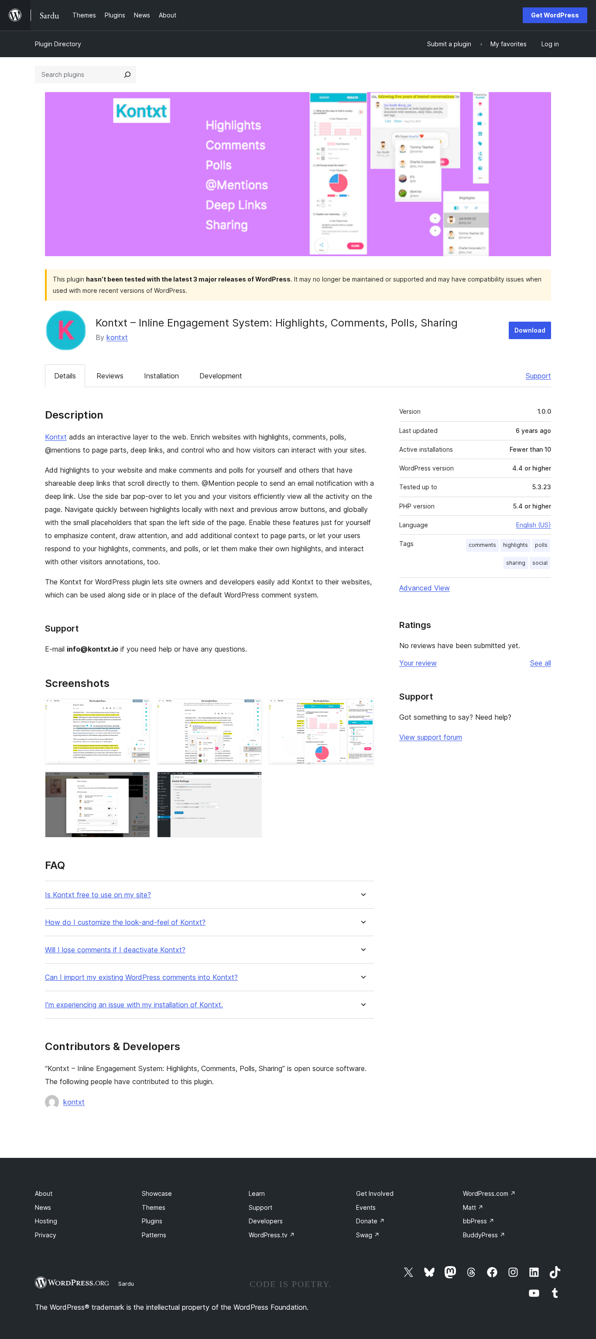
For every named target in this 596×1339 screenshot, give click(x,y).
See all (540, 663)
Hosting (46, 1221)
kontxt (117, 337)
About (43, 1193)
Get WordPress (555, 15)
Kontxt (56, 437)
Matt (473, 1207)
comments (482, 545)
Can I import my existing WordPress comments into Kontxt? (141, 977)
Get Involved (375, 1193)
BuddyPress (484, 1235)
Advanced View (424, 588)
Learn (257, 1193)
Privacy (45, 1235)
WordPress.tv (272, 1235)
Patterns (154, 1235)
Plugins (152, 1221)
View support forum (430, 737)
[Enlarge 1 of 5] (138, 710)
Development (220, 375)
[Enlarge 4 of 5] (138, 783)
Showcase (157, 1193)
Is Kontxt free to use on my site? (98, 895)
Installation (161, 375)
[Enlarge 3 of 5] (362, 710)
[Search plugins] (127, 74)
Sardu (126, 1283)
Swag (368, 1235)
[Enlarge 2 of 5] (250, 710)
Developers (266, 1221)
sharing (515, 563)
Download (529, 330)
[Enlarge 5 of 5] (250, 783)
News (43, 1207)
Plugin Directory (58, 44)
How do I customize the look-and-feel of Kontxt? (125, 922)
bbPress (478, 1221)
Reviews (109, 375)
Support (538, 375)
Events (366, 1207)
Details (65, 375)
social (540, 563)
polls (541, 545)
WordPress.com (489, 1193)
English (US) (533, 525)
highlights (515, 545)
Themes (153, 1207)
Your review (418, 663)
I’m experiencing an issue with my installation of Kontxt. (134, 1005)
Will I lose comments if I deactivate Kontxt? (115, 950)
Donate (370, 1221)
